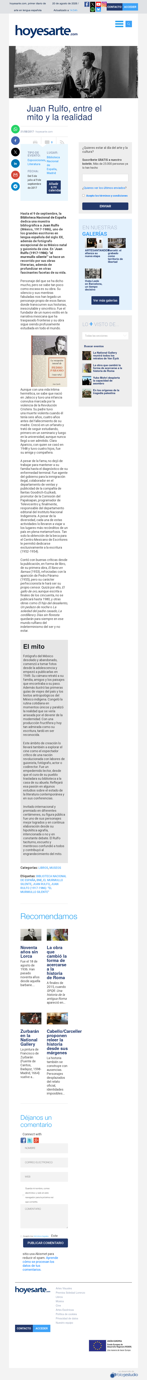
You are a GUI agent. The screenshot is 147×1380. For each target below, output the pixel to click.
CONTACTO (114, 7)
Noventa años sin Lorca (29, 951)
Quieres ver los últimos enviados (104, 188)
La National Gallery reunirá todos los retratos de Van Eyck (106, 355)
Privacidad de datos (67, 1318)
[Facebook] (23, 1140)
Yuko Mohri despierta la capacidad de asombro (106, 380)
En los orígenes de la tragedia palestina (106, 391)
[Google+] (36, 1140)
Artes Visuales (64, 1288)
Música (60, 1301)
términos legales (41, 1236)
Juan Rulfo (41, 884)
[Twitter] (30, 1140)
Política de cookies (66, 1314)
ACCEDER (130, 7)
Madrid (51, 173)
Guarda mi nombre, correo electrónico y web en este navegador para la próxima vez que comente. (39, 1195)
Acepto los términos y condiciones (107, 195)
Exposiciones (36, 160)
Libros (43, 867)
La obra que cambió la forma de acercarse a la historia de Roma (57, 962)
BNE (39, 880)
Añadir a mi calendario (55, 187)
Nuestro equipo (64, 1322)
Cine (58, 1305)
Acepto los (36, 1236)
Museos (55, 867)
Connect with (32, 1134)
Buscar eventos (94, 346)
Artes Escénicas (65, 1309)
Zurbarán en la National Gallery (29, 1037)
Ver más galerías (105, 300)
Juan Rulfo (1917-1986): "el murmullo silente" (39, 888)
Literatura (34, 164)
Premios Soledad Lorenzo (70, 1292)
